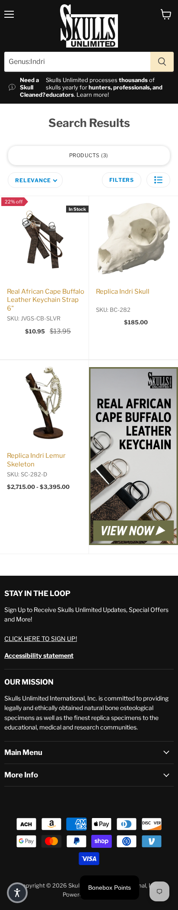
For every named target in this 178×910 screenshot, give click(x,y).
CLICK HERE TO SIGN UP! (40, 638)
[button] (158, 179)
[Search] (162, 62)
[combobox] (77, 62)
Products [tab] (88, 155)
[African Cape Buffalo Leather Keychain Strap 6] (133, 457)
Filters (121, 180)
